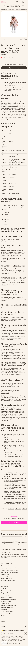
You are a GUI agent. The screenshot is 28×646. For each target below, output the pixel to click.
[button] (17, 1)
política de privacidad (14, 643)
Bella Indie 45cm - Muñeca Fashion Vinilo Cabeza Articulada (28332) (14, 455)
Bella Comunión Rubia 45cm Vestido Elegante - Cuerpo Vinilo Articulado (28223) (14, 447)
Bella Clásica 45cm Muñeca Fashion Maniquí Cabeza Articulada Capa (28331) (14, 435)
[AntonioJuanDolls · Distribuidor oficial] (8, 2)
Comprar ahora (14, 68)
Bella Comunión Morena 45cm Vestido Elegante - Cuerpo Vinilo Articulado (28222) (15, 441)
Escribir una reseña (14, 522)
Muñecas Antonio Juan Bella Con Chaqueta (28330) (13, 451)
